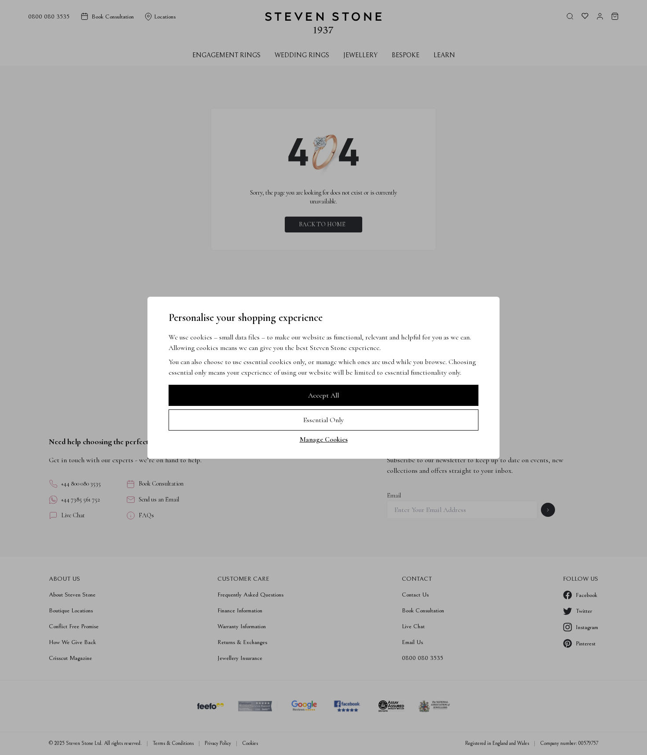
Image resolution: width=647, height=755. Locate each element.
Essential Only (323, 420)
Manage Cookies (324, 439)
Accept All (323, 395)
